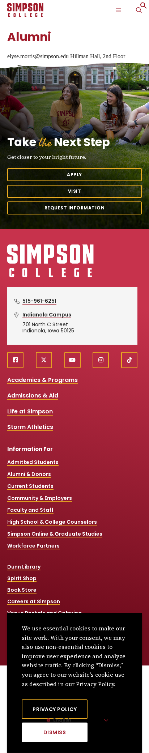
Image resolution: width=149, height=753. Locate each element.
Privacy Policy (55, 709)
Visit (74, 191)
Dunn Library (24, 566)
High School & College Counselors (52, 522)
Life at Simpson (30, 411)
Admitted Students (33, 462)
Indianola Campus (46, 314)
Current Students (30, 486)
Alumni (29, 37)
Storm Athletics (30, 427)
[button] (143, 7)
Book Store (22, 590)
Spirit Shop (22, 578)
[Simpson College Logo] (50, 276)
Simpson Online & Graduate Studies (54, 533)
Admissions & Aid (32, 395)
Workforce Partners (33, 545)
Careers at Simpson (33, 601)
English (61, 719)
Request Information (74, 208)
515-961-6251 (39, 301)
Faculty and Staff (30, 510)
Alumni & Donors (29, 474)
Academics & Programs (42, 380)
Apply (74, 174)
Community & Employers (39, 498)
